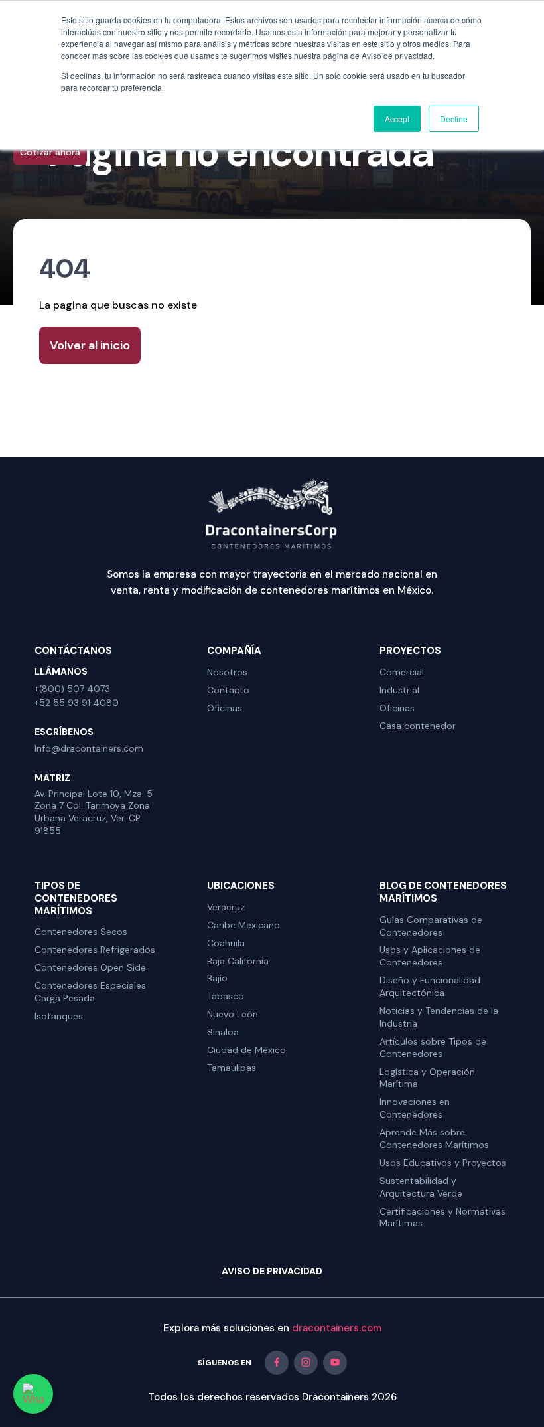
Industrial (399, 690)
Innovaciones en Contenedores (414, 1108)
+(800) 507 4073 (72, 689)
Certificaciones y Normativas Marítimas (442, 1217)
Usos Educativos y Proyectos (442, 1163)
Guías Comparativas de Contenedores (430, 926)
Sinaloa (223, 1032)
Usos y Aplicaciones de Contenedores (429, 956)
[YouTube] (335, 1363)
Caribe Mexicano (243, 925)
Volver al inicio (90, 345)
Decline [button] (454, 118)
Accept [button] (397, 118)
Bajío (217, 978)
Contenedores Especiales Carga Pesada (90, 991)
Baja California (238, 961)
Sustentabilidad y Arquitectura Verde (420, 1187)
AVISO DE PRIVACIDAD (272, 1271)
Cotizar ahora (50, 152)
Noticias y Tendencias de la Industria (438, 1017)
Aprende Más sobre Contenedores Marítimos (434, 1138)
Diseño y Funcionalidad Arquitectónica (429, 986)
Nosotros (227, 672)
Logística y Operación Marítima (427, 1078)
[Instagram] (306, 1363)
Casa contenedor (417, 726)
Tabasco (225, 996)
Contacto (228, 690)
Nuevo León (232, 1014)
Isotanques (58, 1016)
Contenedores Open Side (90, 967)
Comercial (401, 672)
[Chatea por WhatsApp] (33, 1394)
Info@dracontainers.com (88, 748)
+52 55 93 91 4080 (76, 703)
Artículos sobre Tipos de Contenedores (432, 1047)
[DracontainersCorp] (272, 513)
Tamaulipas (231, 1068)
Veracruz (226, 907)
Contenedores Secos (80, 932)
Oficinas (224, 708)
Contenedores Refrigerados (94, 950)
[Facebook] (277, 1363)
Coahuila (226, 943)
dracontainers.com (336, 1328)
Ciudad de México (246, 1050)
